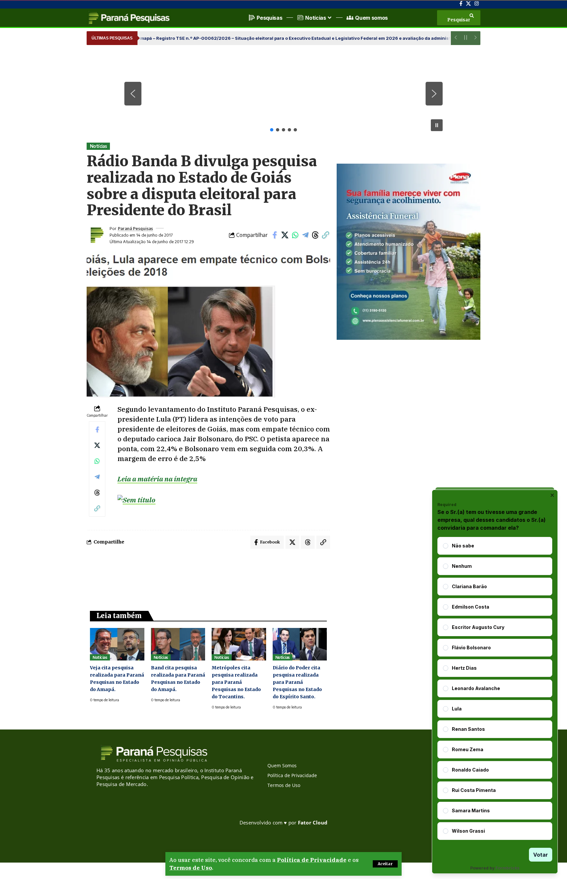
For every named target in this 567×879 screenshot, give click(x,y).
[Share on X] (284, 235)
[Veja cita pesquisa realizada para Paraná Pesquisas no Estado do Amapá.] (117, 644)
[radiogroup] (494, 688)
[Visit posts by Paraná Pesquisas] (96, 235)
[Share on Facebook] (274, 235)
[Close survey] (552, 495)
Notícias (98, 146)
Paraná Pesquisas (135, 228)
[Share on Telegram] (305, 235)
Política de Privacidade (311, 860)
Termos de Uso (190, 867)
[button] (385, 863)
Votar (540, 854)
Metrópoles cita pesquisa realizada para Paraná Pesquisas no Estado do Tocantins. (236, 682)
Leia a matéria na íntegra (157, 478)
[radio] (445, 545)
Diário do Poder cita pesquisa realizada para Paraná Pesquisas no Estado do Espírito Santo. (297, 682)
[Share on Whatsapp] (295, 235)
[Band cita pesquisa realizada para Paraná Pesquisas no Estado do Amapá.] (178, 644)
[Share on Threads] (315, 235)
